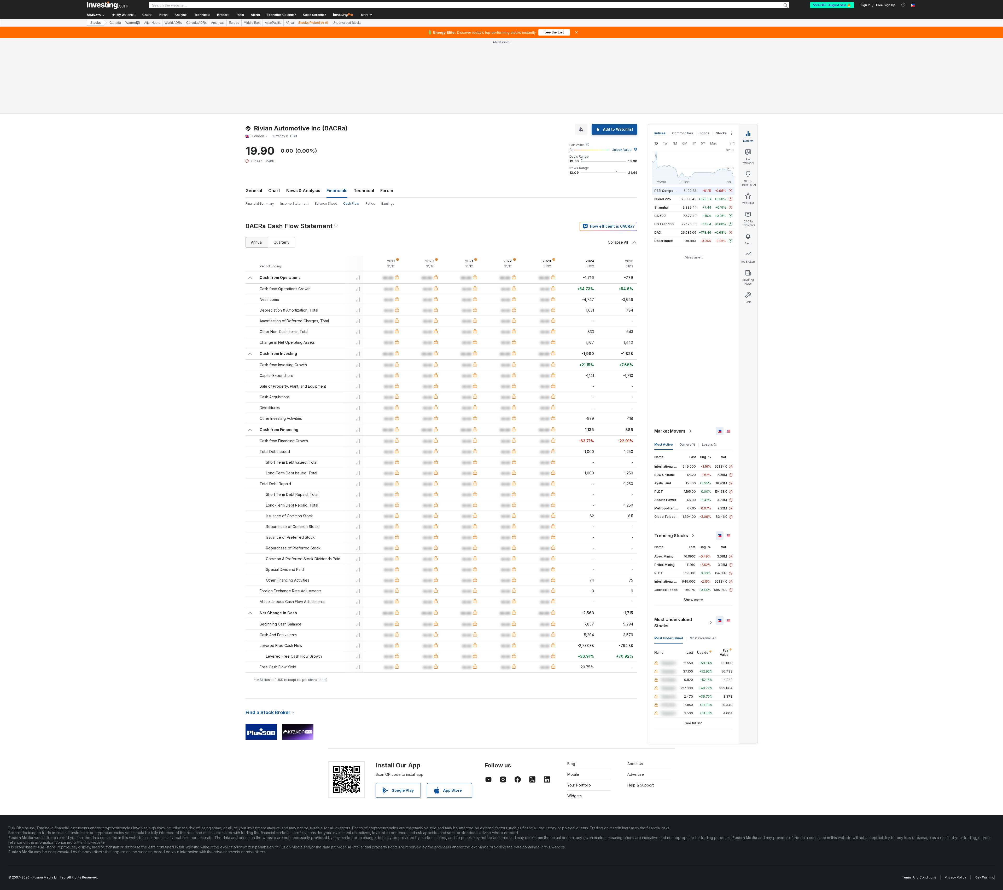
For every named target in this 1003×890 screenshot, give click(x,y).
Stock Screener (314, 15)
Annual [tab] (257, 242)
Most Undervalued (668, 638)
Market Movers (669, 431)
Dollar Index (663, 241)
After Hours (152, 23)
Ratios (370, 203)
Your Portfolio (579, 785)
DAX (657, 232)
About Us (635, 763)
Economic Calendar (281, 15)
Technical (364, 190)
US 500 (660, 216)
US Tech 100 (664, 224)
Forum (386, 190)
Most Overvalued (703, 638)
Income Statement (294, 203)
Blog (571, 763)
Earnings (387, 203)
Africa (290, 23)
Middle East (252, 23)
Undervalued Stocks (347, 23)
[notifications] (903, 4)
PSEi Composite (666, 191)
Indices (660, 133)
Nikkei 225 (662, 199)
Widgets (574, 796)
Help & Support (640, 785)
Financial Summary (260, 203)
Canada (115, 23)
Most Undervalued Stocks (673, 622)
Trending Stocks (671, 535)
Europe (234, 23)
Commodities (682, 133)
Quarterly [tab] (281, 242)
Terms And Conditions (919, 877)
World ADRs (173, 23)
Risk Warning (984, 877)
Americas (217, 23)
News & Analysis (303, 190)
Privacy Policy (955, 877)
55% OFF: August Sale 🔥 (832, 5)
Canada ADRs (196, 23)
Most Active (663, 444)
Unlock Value (622, 150)
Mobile (573, 774)
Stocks (95, 23)
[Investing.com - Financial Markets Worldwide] (107, 5)
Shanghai (661, 207)
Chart (274, 190)
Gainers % (687, 444)
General (254, 190)
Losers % (709, 444)
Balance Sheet (326, 203)
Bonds (704, 133)
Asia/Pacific (273, 23)
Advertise (635, 774)
